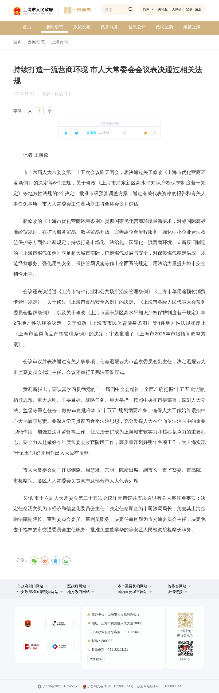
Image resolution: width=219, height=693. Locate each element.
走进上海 (191, 27)
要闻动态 (54, 27)
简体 (146, 9)
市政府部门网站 (30, 586)
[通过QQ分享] (55, 560)
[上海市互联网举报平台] (36, 646)
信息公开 (137, 27)
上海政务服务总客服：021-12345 (116, 632)
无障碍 (177, 9)
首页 (27, 27)
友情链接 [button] (176, 592)
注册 (198, 9)
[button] (32, 586)
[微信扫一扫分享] (34, 560)
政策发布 (82, 27)
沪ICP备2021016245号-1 (60, 686)
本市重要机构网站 (132, 586)
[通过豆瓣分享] (66, 560)
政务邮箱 (96, 659)
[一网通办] (36, 12)
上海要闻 (59, 42)
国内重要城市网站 (132, 592)
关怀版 (163, 9)
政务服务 (109, 27)
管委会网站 (177, 586)
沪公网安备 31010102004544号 (110, 686)
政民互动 (164, 27)
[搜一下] (130, 9)
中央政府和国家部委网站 (37, 592)
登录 (189, 9)
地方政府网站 (78, 592)
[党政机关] (34, 623)
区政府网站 (76, 586)
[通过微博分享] (45, 560)
